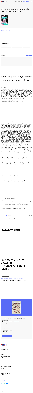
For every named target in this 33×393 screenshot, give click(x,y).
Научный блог (3, 371)
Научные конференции (5, 349)
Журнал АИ (3, 347)
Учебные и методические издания (5, 374)
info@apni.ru (3, 380)
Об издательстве (4, 376)
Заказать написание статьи (6, 366)
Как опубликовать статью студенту (5, 357)
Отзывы (2, 354)
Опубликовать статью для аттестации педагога (5, 364)
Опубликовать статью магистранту (5, 360)
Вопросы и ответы (4, 368)
